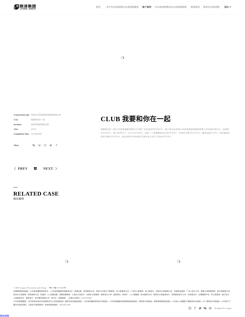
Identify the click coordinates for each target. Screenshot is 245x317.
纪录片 (125, 295)
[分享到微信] (33, 145)
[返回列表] (35, 168)
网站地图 (4, 316)
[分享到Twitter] (50, 145)
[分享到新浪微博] (39, 145)
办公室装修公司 (122, 291)
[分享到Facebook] (56, 145)
